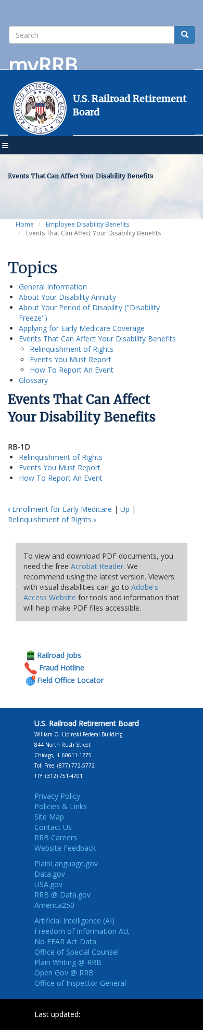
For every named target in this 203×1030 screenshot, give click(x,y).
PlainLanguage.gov (66, 863)
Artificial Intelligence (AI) (74, 921)
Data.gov (49, 874)
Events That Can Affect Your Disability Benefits (97, 339)
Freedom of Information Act (82, 931)
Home (25, 224)
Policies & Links (60, 806)
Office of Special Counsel (76, 952)
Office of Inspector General (80, 983)
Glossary (33, 380)
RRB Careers (55, 837)
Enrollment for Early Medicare (60, 509)
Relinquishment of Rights (71, 349)
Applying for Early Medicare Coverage (82, 328)
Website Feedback (65, 848)
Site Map (49, 817)
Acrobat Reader (97, 566)
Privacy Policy (57, 796)
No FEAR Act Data (65, 941)
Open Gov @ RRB (64, 973)
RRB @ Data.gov (62, 895)
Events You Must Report (70, 359)
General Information (53, 287)
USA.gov (48, 884)
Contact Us (53, 827)
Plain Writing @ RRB (68, 962)
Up (125, 509)
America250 (54, 905)
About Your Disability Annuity (67, 297)
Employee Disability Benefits (87, 224)
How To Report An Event (71, 370)
